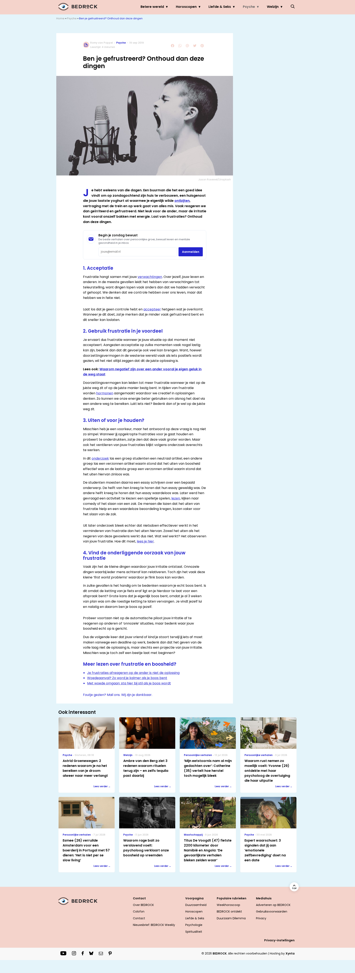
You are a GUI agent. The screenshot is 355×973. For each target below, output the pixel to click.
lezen (175, 498)
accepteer (152, 309)
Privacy (261, 918)
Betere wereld (152, 6)
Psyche (249, 6)
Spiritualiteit (193, 932)
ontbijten (182, 200)
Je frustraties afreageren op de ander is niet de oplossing (133, 672)
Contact (139, 918)
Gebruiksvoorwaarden (271, 911)
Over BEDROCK (143, 905)
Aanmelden (190, 252)
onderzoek (100, 458)
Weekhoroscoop (228, 905)
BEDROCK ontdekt (229, 911)
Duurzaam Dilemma (231, 918)
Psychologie (193, 925)
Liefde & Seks (220, 6)
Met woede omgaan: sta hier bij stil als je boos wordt (129, 683)
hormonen (104, 393)
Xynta (290, 953)
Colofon (138, 911)
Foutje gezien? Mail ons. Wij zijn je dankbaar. (117, 694)
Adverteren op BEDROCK (273, 905)
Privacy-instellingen (279, 940)
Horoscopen (186, 6)
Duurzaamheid (195, 905)
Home (60, 18)
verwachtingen (150, 276)
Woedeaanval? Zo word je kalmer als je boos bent (127, 678)
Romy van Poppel (101, 42)
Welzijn (273, 6)
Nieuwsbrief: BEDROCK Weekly (154, 925)
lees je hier (145, 541)
